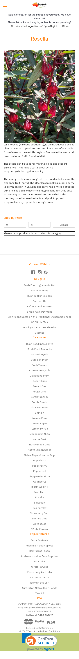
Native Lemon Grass (39, 449)
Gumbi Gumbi (40, 402)
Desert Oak (39, 386)
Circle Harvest (39, 566)
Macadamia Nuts (39, 434)
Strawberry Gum (39, 513)
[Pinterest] (46, 272)
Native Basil (39, 439)
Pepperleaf (39, 471)
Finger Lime (39, 391)
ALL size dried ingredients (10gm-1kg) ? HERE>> (40, 26)
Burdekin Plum (39, 359)
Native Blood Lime (39, 444)
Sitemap (39, 332)
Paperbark (39, 460)
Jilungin (39, 412)
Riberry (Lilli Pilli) (39, 486)
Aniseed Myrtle (39, 354)
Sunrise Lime (39, 518)
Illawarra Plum (39, 407)
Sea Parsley (39, 508)
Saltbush (39, 502)
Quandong (39, 481)
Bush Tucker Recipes (39, 295)
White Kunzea (39, 529)
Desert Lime (40, 381)
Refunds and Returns (39, 306)
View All (39, 593)
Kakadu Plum (39, 418)
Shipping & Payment (39, 311)
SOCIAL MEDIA (39, 322)
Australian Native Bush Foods (39, 588)
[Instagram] (40, 272)
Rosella (39, 497)
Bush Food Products (39, 349)
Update (64, 224)
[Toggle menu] (5, 5)
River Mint (40, 492)
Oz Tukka (39, 561)
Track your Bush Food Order (39, 327)
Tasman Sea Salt (39, 582)
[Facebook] (33, 272)
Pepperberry (39, 465)
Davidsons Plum (39, 375)
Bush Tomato (39, 365)
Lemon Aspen (39, 423)
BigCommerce (45, 628)
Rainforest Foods (39, 550)
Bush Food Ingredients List (39, 285)
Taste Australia (40, 540)
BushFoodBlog (39, 290)
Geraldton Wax (39, 396)
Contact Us (39, 301)
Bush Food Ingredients (39, 343)
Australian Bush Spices (39, 545)
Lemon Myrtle (39, 428)
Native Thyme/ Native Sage (39, 455)
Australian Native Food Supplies (39, 556)
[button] (39, 642)
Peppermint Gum (39, 476)
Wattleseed (39, 523)
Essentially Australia (39, 572)
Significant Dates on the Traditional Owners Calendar (39, 316)
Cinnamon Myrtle (39, 370)
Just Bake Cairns (40, 577)
